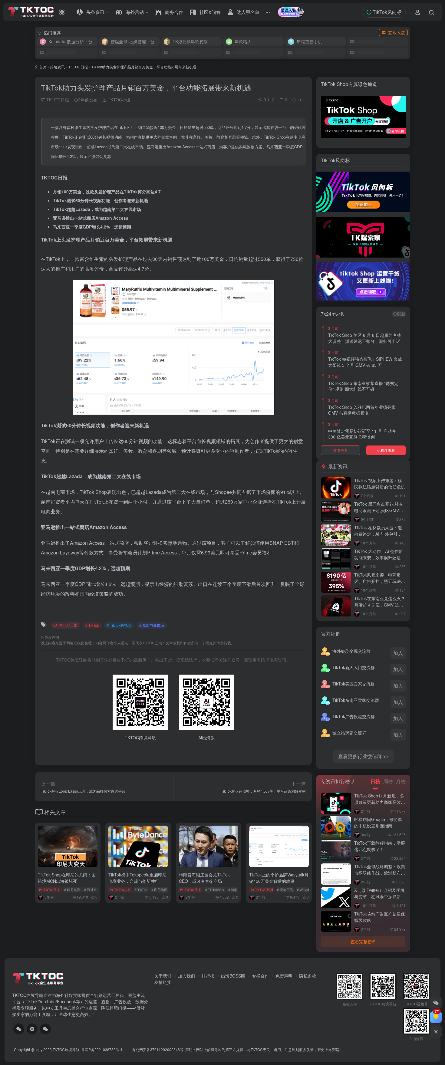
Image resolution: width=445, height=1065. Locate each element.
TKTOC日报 (78, 66)
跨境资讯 (57, 66)
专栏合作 (260, 976)
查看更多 (340, 450)
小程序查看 (386, 450)
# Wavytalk (305, 889)
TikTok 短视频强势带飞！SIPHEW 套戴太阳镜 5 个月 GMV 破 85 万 (365, 362)
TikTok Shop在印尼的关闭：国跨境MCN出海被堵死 (67, 878)
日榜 (375, 781)
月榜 (401, 781)
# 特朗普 (234, 889)
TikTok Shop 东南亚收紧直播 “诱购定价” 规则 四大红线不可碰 (363, 386)
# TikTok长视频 (119, 625)
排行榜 (208, 976)
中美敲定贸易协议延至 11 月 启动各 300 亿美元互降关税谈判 (362, 434)
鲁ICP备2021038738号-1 (102, 1049)
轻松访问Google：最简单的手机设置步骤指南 (378, 822)
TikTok (124, 127)
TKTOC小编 (118, 100)
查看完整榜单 (363, 941)
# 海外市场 (92, 889)
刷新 (401, 314)
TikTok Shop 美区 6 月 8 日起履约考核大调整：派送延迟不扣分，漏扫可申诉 (364, 338)
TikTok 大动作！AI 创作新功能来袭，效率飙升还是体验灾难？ (379, 557)
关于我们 (162, 976)
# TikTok (92, 625)
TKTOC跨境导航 (66, 1049)
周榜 (388, 781)
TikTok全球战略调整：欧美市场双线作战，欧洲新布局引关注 (379, 872)
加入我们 (186, 976)
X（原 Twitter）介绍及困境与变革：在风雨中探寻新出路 (379, 896)
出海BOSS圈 (233, 976)
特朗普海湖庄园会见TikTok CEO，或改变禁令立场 (204, 878)
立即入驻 (396, 32)
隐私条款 (307, 976)
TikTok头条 (52, 889)
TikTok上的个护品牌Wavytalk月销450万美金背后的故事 (278, 878)
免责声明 (283, 976)
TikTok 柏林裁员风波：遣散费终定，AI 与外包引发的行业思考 (378, 533)
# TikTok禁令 (215, 889)
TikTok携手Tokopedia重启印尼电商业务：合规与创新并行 (137, 878)
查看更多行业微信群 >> (363, 756)
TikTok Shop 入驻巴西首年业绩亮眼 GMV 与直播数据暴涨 (362, 410)
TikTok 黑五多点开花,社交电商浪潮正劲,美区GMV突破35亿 (378, 510)
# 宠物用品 (285, 889)
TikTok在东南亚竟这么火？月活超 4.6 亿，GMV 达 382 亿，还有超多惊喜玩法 (379, 604)
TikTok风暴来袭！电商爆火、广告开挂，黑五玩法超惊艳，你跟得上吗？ (379, 581)
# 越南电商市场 (151, 625)
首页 (43, 66)
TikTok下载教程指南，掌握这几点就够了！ (379, 846)
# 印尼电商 (72, 889)
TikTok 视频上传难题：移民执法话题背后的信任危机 (379, 483)
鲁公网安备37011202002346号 (157, 1049)
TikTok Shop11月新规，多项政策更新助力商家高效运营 (379, 802)
